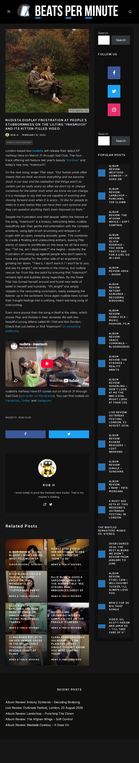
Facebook (12, 400)
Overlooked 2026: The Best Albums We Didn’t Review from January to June (119, 553)
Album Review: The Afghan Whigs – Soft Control (119, 218)
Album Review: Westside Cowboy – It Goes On (118, 172)
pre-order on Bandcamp (37, 396)
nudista (12, 417)
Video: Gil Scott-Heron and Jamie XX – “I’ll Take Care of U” (119, 626)
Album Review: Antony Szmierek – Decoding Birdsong (117, 292)
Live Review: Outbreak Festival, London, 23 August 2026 (119, 419)
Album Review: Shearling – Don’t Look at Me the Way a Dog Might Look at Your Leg (118, 391)
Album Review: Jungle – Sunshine (116, 466)
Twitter (25, 400)
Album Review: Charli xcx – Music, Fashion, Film (119, 317)
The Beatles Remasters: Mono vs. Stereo (112, 530)
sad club (25, 417)
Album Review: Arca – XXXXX (119, 271)
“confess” (72, 160)
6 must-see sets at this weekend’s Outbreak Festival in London (118, 509)
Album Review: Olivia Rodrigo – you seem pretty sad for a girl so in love (119, 246)
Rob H (14, 135)
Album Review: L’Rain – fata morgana (118, 486)
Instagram (44, 400)
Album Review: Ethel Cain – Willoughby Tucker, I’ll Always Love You (118, 583)
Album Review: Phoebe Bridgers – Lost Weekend (117, 443)
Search (103, 33)
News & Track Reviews (19, 142)
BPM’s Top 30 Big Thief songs (119, 606)
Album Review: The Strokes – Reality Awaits (118, 363)
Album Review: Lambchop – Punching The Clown (118, 195)
